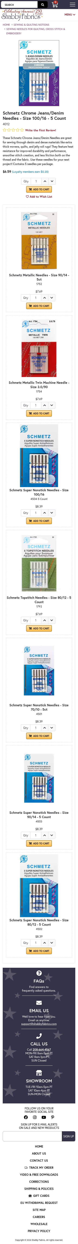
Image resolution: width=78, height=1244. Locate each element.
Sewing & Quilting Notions (31, 24)
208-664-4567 (42, 1049)
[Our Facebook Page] (26, 1117)
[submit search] (43, 4)
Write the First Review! (40, 130)
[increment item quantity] (45, 181)
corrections (39, 1181)
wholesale (39, 1224)
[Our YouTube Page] (44, 1117)
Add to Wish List (40, 196)
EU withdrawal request (39, 1203)
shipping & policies (39, 1189)
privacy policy (39, 1231)
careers (39, 1217)
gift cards (41, 1196)
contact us (39, 1160)
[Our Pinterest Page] (52, 1117)
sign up (68, 1136)
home (6, 24)
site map (39, 1210)
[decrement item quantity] (52, 181)
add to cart (40, 189)
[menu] (72, 4)
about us (39, 1153)
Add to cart (40, 306)
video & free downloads (39, 1174)
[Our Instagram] (34, 1117)
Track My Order (40, 1167)
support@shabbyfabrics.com (39, 1024)
